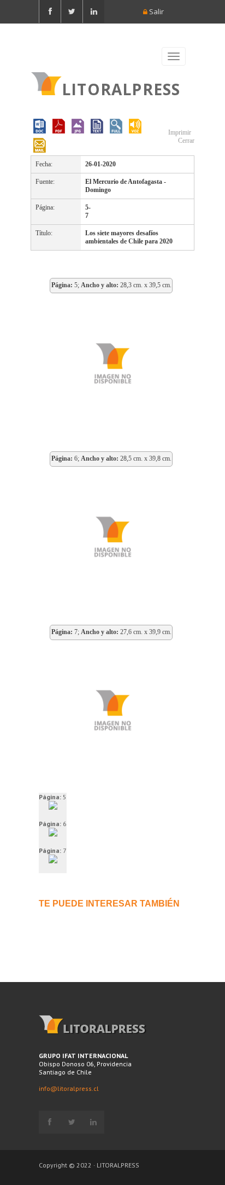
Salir (155, 11)
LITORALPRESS (121, 88)
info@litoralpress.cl (69, 1088)
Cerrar (185, 140)
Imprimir (179, 132)
